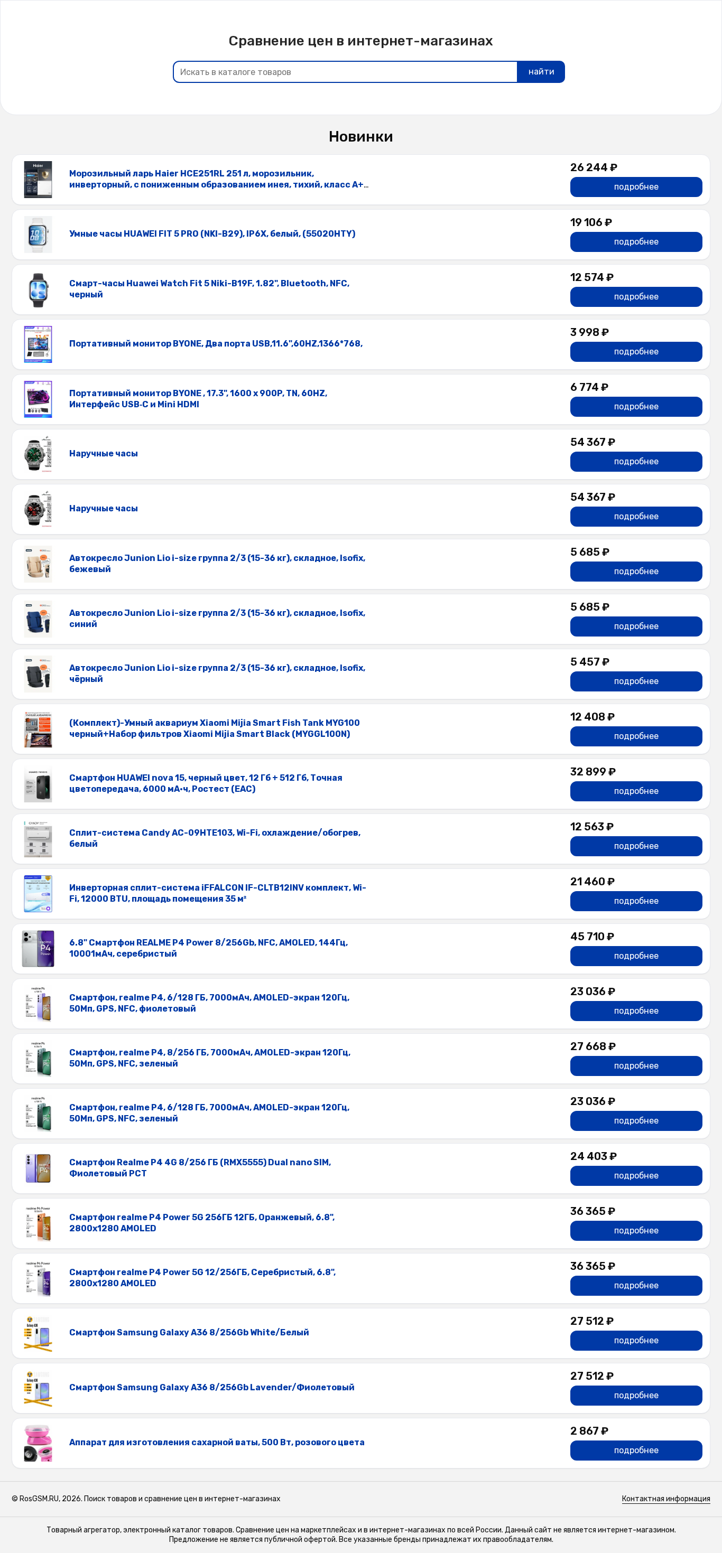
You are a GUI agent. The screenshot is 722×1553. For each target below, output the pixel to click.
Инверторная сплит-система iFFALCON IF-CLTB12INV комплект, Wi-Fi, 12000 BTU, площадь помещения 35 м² (217, 893)
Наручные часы (103, 453)
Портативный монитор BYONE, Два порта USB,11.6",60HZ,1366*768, (216, 344)
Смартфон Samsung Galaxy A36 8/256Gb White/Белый (189, 1332)
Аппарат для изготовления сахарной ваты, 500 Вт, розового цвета (217, 1442)
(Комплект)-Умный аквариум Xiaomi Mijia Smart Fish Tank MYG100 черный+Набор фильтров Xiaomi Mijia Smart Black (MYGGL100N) (214, 728)
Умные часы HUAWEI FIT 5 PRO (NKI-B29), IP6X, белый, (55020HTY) (212, 234)
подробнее (636, 187)
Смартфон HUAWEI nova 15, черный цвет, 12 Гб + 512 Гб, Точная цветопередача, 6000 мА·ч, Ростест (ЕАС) (206, 783)
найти (541, 72)
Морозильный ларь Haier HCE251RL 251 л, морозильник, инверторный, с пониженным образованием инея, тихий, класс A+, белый (217, 185)
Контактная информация (666, 1498)
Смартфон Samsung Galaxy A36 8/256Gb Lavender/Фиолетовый (212, 1387)
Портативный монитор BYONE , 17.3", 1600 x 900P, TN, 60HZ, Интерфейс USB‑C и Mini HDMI (198, 398)
